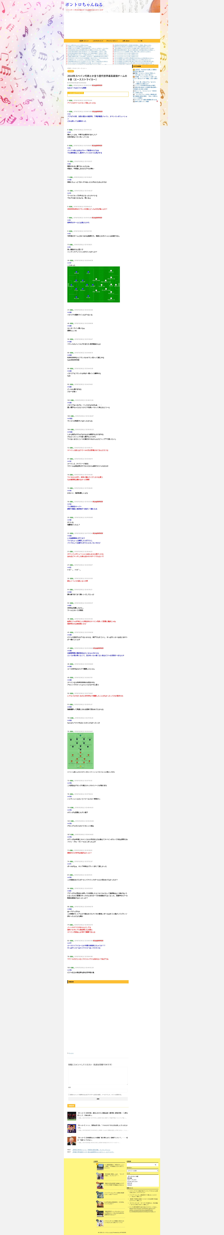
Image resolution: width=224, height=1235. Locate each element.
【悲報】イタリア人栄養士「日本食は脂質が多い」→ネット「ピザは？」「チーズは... (88, 48)
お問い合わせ (126, 40)
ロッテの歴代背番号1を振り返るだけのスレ (140, 1207)
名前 (69, 1087)
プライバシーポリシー (112, 40)
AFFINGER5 (123, 1232)
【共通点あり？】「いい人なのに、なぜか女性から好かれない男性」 (84, 59)
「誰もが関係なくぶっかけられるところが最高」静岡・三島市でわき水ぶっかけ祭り (134, 48)
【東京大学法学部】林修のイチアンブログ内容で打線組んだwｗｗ (114, 1184)
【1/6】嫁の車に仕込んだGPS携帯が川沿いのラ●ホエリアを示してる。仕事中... (87, 50)
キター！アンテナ (131, 1179)
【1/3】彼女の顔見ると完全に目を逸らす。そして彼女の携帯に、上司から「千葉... (87, 53)
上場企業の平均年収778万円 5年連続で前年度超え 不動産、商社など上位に (132, 45)
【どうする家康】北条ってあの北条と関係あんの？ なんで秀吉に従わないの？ (132, 59)
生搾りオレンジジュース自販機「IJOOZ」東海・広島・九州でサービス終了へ (132, 51)
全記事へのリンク (84, 40)
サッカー (71, 1053)
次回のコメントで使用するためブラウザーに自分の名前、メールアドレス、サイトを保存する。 (96, 1094)
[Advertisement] (112, 26)
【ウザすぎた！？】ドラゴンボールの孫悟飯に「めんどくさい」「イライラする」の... (88, 58)
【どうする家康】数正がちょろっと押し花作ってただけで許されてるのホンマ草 (133, 63)
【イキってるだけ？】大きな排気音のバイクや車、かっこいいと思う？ (84, 63)
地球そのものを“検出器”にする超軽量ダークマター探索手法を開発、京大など (132, 46)
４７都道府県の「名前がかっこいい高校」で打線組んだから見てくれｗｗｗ (114, 1166)
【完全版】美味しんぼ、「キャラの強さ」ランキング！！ (114, 1174)
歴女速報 (129, 1178)
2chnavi (129, 1185)
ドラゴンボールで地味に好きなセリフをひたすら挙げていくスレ (114, 1221)
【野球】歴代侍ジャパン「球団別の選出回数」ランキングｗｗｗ (91, 1150)
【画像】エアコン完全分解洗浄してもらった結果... (80, 46)
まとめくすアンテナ (132, 1181)
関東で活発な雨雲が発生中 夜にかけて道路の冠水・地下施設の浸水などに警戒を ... (134, 50)
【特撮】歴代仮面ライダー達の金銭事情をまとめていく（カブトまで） (93, 1152)
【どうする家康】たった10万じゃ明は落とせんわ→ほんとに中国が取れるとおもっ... (134, 58)
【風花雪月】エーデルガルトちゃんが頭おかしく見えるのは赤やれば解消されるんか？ (114, 1213)
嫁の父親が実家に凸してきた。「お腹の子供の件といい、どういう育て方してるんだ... (88, 54)
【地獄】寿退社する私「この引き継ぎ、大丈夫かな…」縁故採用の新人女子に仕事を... (88, 56)
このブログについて (98, 40)
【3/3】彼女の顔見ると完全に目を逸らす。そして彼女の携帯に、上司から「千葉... (87, 51)
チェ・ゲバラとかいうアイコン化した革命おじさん (126, 53)
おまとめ (129, 1183)
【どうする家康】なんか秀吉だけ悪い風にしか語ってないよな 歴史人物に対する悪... (134, 61)
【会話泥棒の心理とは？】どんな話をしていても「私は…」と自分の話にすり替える (88, 61)
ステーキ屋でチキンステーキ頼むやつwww (78, 45)
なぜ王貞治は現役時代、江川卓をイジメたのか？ (114, 1203)
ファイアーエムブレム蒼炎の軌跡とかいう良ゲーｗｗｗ (114, 1193)
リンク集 (140, 40)
